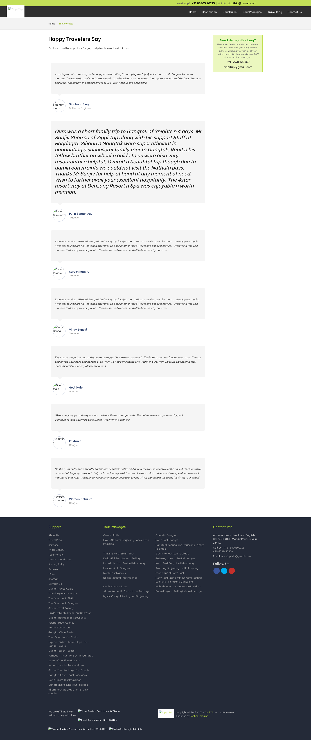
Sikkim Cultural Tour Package (120, 577)
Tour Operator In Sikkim (61, 598)
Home (193, 12)
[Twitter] (224, 571)
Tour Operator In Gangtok (63, 603)
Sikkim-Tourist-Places (61, 650)
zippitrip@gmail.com (241, 3)
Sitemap (53, 579)
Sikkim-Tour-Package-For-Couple (68, 670)
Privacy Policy (56, 564)
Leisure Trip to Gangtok (116, 568)
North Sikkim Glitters (115, 586)
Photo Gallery (56, 549)
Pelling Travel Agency (61, 622)
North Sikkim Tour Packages (64, 680)
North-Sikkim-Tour (59, 627)
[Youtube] (262, 3)
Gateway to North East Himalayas (175, 558)
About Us (53, 535)
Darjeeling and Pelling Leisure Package (179, 591)
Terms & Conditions (59, 559)
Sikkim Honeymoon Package (172, 553)
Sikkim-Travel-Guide (60, 588)
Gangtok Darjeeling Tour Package (68, 684)
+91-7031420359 (237, 61)
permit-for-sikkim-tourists (64, 660)
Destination (209, 12)
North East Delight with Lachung (175, 563)
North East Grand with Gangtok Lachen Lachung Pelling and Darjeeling (179, 579)
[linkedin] (260, 3)
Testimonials (56, 554)
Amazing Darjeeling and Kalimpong (177, 568)
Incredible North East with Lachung (124, 563)
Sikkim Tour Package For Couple (67, 617)
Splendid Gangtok (166, 535)
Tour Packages (252, 12)
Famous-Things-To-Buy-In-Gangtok (70, 655)
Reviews (53, 569)
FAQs (51, 574)
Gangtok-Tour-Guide (60, 632)
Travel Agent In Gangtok (62, 593)
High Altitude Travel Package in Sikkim (178, 586)
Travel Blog (275, 12)
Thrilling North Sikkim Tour (118, 553)
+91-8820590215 (234, 547)
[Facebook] (258, 3)
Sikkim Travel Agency (61, 608)
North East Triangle (167, 540)
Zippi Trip (209, 712)
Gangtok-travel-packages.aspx (67, 675)
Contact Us (294, 12)
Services (53, 545)
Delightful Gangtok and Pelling (121, 558)
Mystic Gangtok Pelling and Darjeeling (125, 596)
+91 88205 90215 (203, 3)
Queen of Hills (111, 535)
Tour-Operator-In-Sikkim (63, 637)
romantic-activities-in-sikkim (66, 665)
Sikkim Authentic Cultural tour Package (126, 591)
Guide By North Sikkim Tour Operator (69, 613)
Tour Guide (230, 12)
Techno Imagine (199, 715)
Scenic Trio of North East (170, 573)
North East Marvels (114, 573)
